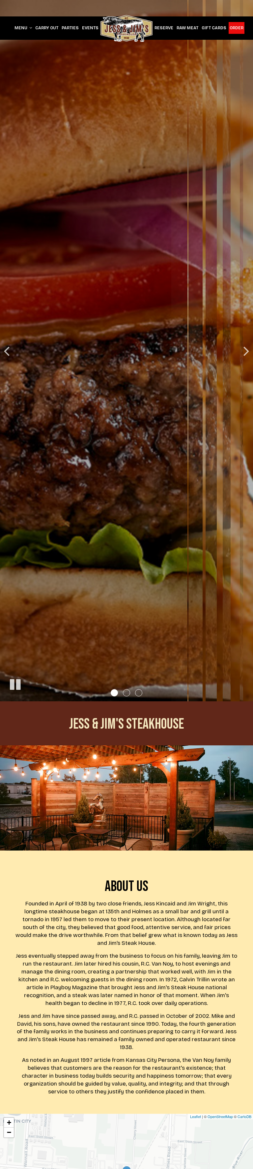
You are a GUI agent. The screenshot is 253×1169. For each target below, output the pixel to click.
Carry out (46, 27)
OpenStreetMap (220, 1116)
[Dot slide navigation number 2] (126, 692)
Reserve (164, 27)
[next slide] (246, 350)
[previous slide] (6, 350)
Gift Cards (214, 27)
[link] (126, 28)
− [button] (9, 1132)
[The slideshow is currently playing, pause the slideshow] (15, 683)
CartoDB (244, 1116)
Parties (70, 27)
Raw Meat (187, 27)
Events (90, 27)
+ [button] (9, 1122)
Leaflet (195, 1116)
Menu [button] (21, 27)
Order (236, 27)
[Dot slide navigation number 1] (114, 692)
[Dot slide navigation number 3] (138, 692)
